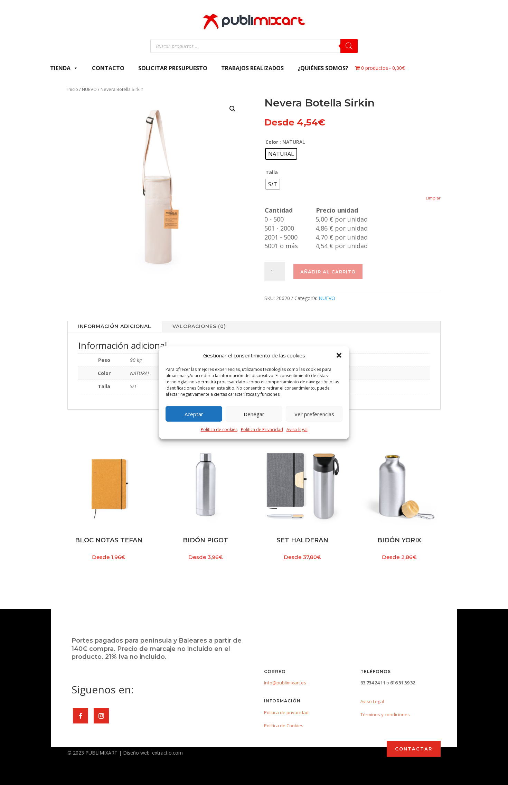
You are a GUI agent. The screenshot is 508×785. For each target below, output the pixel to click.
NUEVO (89, 89)
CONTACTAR (413, 748)
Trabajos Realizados (252, 68)
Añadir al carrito (328, 271)
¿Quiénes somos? (323, 68)
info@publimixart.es (285, 683)
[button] (339, 355)
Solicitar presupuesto (172, 68)
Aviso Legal (372, 701)
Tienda (60, 68)
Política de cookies (219, 429)
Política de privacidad (286, 712)
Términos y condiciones (385, 714)
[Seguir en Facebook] (80, 715)
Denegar (254, 414)
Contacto (108, 68)
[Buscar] (349, 46)
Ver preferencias (314, 414)
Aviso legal (297, 429)
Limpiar (433, 197)
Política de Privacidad (262, 429)
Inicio (72, 89)
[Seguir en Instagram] (101, 715)
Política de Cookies (283, 725)
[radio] (281, 154)
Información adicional (114, 326)
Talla (271, 172)
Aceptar (194, 414)
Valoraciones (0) (199, 326)
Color (271, 142)
